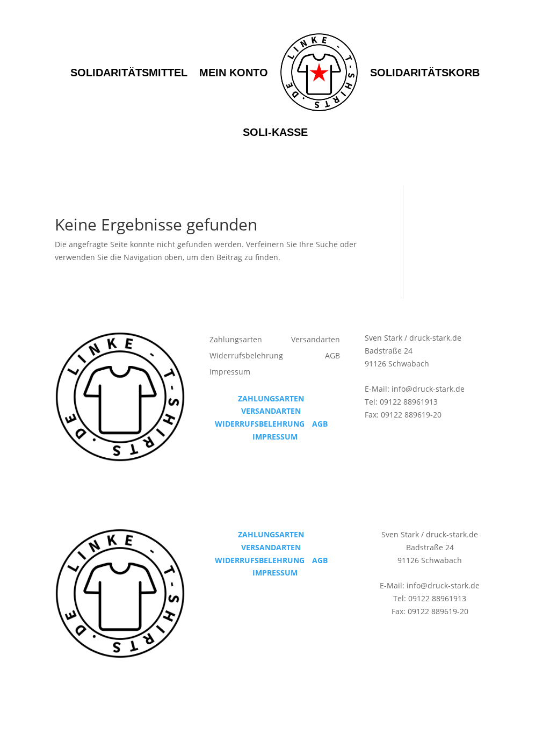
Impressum (229, 372)
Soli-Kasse (275, 132)
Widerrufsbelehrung (246, 356)
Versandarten (315, 340)
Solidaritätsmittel (128, 72)
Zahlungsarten (235, 340)
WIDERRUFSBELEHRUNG (260, 424)
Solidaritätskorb (425, 72)
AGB (332, 356)
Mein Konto (233, 72)
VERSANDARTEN (271, 411)
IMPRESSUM (275, 436)
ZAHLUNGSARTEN (271, 398)
